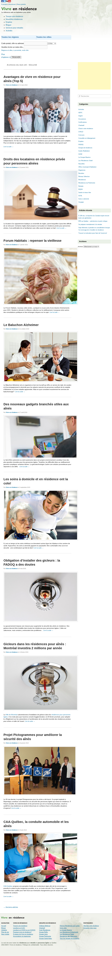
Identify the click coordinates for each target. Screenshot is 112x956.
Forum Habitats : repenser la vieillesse (32, 240)
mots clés (25, 50)
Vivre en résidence (12, 85)
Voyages (81, 202)
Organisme (81, 170)
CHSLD (80, 132)
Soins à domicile (83, 199)
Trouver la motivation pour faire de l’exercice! (92, 233)
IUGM (80, 154)
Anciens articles (11, 907)
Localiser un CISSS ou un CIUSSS (24, 930)
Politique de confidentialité (31, 945)
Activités (81, 109)
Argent (80, 116)
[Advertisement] (94, 76)
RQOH (80, 189)
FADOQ (80, 144)
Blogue (3, 928)
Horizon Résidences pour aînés (70, 926)
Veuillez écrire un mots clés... (12, 47)
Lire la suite (8, 146)
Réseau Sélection (84, 176)
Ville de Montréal (11, 714)
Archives (80, 246)
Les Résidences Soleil (85, 160)
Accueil (3, 926)
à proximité (17, 50)
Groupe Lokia (43, 934)
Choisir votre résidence (85, 128)
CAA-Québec (8, 886)
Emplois (81, 141)
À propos (4, 4)
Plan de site (5, 932)
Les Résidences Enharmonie (69, 932)
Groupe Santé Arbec (45, 938)
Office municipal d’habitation (87, 167)
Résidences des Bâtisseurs (68, 936)
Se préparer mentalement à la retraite (90, 224)
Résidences (82, 179)
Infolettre (4, 930)
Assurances (82, 119)
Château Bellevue (44, 926)
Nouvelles (81, 164)
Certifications (82, 122)
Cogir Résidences (44, 930)
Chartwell (81, 125)
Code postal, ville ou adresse (12, 43)
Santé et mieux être (84, 192)
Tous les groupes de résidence (69, 938)
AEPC (80, 112)
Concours (81, 135)
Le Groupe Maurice (84, 157)
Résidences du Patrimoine (86, 183)
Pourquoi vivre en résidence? (22, 932)
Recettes (81, 173)
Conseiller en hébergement (86, 138)
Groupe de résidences (85, 148)
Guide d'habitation (84, 151)
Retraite (80, 186)
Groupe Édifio (43, 932)
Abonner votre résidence (91, 926)
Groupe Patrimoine (45, 936)
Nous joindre (21, 4)
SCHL (80, 196)
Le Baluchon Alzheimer (21, 325)
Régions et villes (7, 50)
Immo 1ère (63, 928)
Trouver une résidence (20, 926)
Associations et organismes (22, 936)
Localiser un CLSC (19, 928)
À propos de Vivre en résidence (23, 934)
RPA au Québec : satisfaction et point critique (92, 221)
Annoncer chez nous (89, 928)
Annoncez (12, 4)
